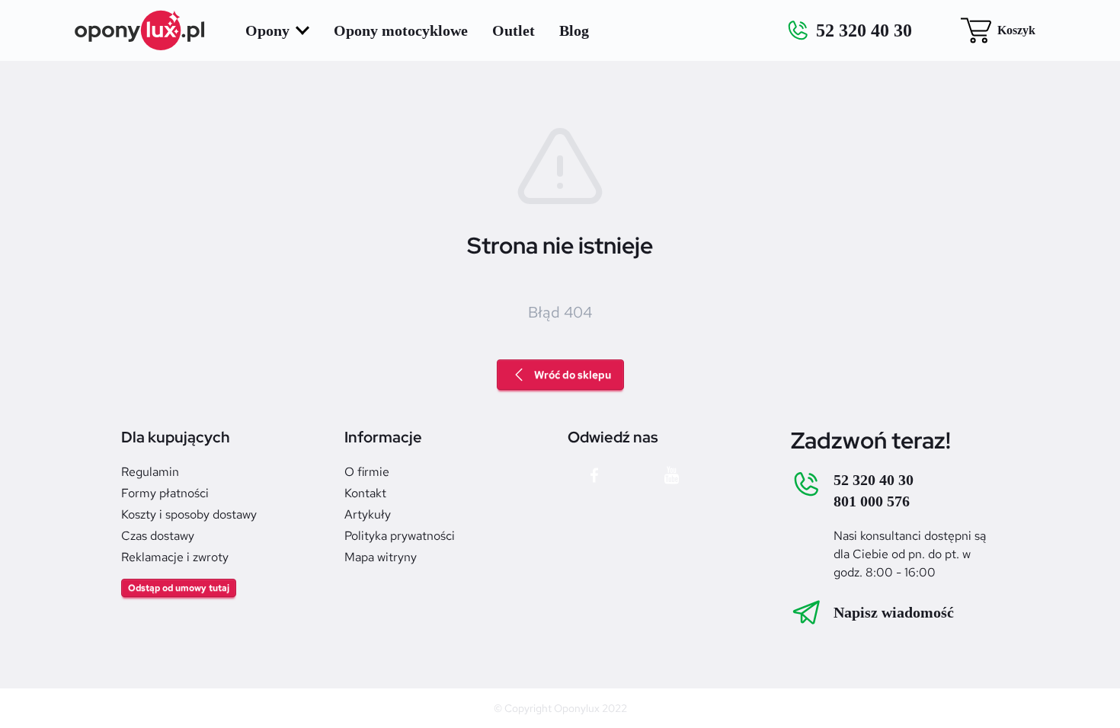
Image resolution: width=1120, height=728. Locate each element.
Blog (574, 30)
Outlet (513, 30)
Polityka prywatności (399, 536)
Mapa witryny (380, 557)
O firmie (366, 472)
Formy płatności (165, 493)
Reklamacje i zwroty (175, 557)
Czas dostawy (157, 536)
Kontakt (365, 493)
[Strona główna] (140, 30)
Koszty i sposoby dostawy (189, 514)
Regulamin (150, 472)
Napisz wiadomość (894, 612)
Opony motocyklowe (401, 30)
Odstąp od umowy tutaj (178, 588)
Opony (267, 30)
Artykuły (367, 514)
